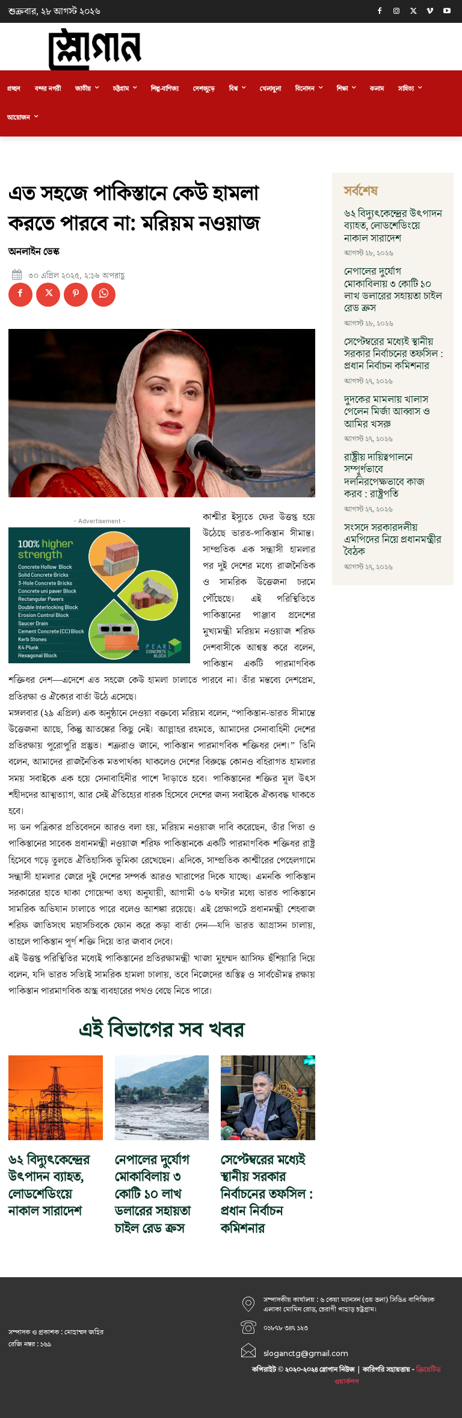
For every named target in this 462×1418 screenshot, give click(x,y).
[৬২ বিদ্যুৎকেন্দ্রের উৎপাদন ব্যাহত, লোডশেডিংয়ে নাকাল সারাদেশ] (55, 1097)
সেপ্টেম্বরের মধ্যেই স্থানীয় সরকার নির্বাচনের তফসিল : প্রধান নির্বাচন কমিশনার (267, 1194)
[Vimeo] (430, 12)
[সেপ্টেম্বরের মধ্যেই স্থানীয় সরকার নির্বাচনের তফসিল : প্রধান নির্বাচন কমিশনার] (268, 1097)
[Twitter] (413, 12)
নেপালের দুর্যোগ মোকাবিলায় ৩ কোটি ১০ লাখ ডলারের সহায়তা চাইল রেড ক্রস (153, 1194)
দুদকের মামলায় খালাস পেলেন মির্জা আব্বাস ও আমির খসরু (387, 412)
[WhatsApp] (103, 295)
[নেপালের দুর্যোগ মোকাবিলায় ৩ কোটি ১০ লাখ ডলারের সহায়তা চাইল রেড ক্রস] (162, 1097)
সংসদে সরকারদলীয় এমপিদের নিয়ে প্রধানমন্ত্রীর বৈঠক (393, 540)
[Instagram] (397, 12)
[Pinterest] (76, 295)
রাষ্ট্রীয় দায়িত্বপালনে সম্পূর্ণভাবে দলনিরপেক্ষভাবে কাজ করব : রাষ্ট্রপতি (384, 476)
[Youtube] (447, 12)
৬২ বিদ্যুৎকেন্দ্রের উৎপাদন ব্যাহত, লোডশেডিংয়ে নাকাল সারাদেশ (49, 1186)
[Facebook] (380, 12)
